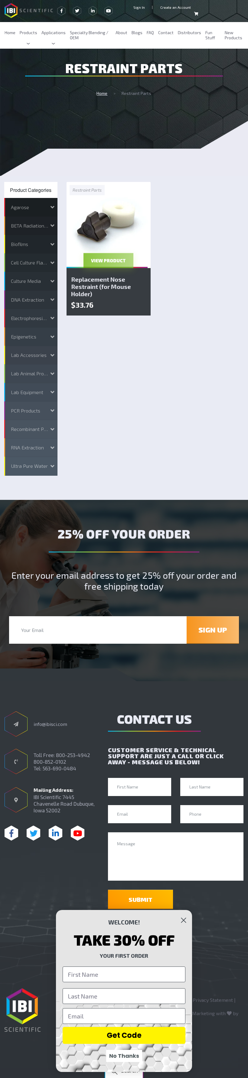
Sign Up (212, 629)
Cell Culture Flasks (30, 262)
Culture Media (26, 281)
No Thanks (124, 1056)
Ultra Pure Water (29, 466)
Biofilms (19, 244)
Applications (53, 32)
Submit (140, 899)
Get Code (124, 1035)
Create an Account (175, 7)
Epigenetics (23, 336)
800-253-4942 (73, 755)
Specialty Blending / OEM (89, 35)
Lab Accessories (29, 355)
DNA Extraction (27, 300)
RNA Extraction (27, 447)
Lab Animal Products (33, 373)
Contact (166, 32)
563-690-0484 (59, 768)
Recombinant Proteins (34, 429)
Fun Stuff (210, 35)
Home (10, 32)
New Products (233, 35)
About (121, 32)
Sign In (139, 7)
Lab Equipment (27, 392)
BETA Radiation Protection (34, 225)
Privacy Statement (213, 1000)
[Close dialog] (183, 920)
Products (28, 32)
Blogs (137, 32)
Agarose (20, 207)
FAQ (150, 32)
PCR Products (25, 410)
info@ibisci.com (50, 724)
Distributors (189, 32)
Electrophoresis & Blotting (34, 318)
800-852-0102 (50, 762)
